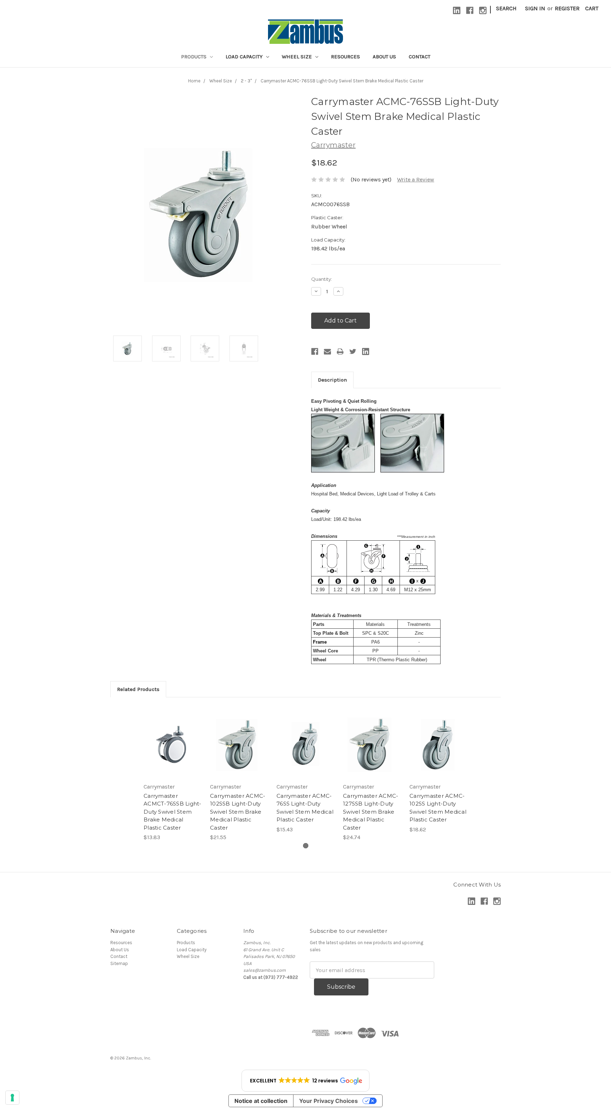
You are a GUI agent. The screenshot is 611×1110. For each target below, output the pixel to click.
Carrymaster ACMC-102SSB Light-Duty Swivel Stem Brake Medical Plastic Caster (237, 811)
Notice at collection (260, 1100)
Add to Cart (172, 744)
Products (194, 56)
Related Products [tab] (138, 689)
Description (332, 380)
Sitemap (119, 963)
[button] (305, 1081)
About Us (384, 56)
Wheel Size (297, 56)
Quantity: (321, 279)
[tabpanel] (172, 774)
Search (506, 8)
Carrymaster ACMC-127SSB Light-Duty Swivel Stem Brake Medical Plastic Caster (370, 811)
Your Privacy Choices (328, 1100)
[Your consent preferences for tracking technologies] (12, 1097)
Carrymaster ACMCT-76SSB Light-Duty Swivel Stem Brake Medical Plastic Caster (173, 811)
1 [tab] (305, 845)
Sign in (535, 8)
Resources (345, 56)
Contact (419, 56)
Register (567, 8)
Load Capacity (245, 56)
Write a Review (415, 179)
